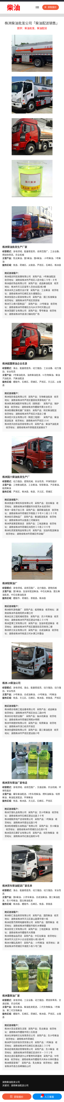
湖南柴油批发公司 (11, 1082)
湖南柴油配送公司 (19, 1085)
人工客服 (48, 1096)
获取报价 (52, 7)
